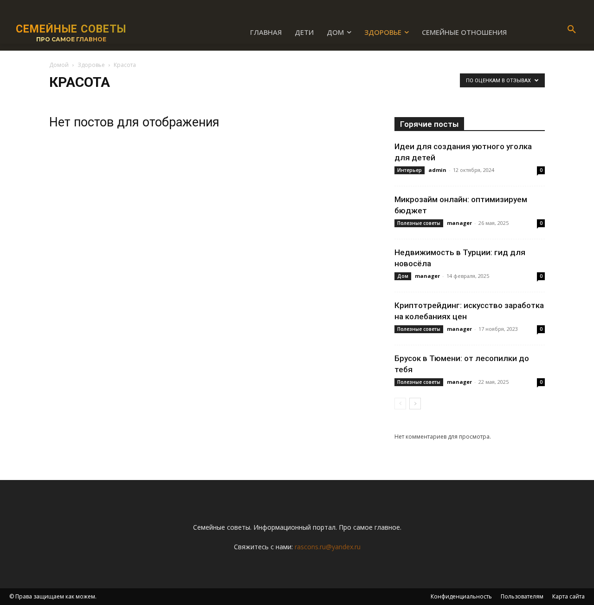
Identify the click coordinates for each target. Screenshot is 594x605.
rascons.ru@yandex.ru (328, 546)
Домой (59, 65)
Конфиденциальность (461, 596)
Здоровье (91, 65)
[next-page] (415, 403)
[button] (572, 30)
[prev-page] (400, 403)
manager (459, 222)
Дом (402, 276)
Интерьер (409, 170)
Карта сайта (568, 596)
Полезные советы (418, 223)
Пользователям (522, 596)
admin (437, 169)
